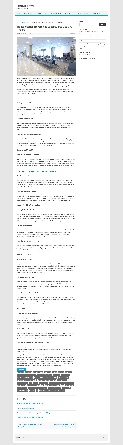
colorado (19, 374)
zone (63, 390)
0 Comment (72, 33)
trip (69, 388)
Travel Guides (69, 13)
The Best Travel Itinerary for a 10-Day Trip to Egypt (92, 44)
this (22, 388)
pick (27, 382)
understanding (21, 390)
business (54, 372)
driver (67, 374)
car (59, 372)
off (61, 380)
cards (66, 372)
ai (23, 372)
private (41, 382)
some (33, 385)
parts (65, 380)
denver (50, 374)
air (26, 372)
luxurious (40, 380)
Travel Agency (28, 13)
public (46, 382)
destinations (56, 374)
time (25, 388)
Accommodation (56, 13)
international (20, 380)
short (24, 385)
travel (59, 388)
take (62, 385)
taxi (66, 385)
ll (36, 380)
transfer (38, 388)
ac (20, 372)
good (46, 377)
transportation (52, 388)
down (62, 374)
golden (42, 377)
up (27, 390)
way (34, 390)
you (55, 390)
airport (30, 372)
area (37, 372)
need (49, 380)
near (46, 380)
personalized (20, 382)
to (28, 388)
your (59, 390)
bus (50, 372)
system (58, 385)
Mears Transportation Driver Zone (26, 408)
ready (61, 382)
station (53, 385)
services (19, 385)
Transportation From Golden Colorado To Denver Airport (41, 171)
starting (47, 385)
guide (51, 377)
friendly (36, 377)
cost (32, 374)
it (25, 380)
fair (32, 377)
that (18, 388)
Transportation (42, 13)
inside (66, 377)
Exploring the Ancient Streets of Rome (89, 41)
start (42, 385)
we (37, 390)
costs (36, 374)
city (70, 372)
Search (81, 21)
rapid (57, 382)
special (38, 385)
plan (30, 382)
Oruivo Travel (26, 5)
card (62, 372)
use (30, 390)
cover (40, 374)
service (72, 382)
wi (52, 390)
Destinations (96, 13)
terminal (71, 385)
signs (28, 385)
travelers (64, 388)
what (44, 390)
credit (44, 374)
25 (18, 372)
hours (59, 377)
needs (54, 380)
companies (26, 374)
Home (18, 13)
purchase (51, 382)
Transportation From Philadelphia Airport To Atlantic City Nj (33, 413)
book (41, 372)
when (49, 390)
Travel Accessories (82, 13)
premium (35, 382)
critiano (20, 33)
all (33, 372)
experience (27, 377)
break (45, 372)
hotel (55, 377)
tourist (32, 388)
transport (44, 388)
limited (29, 380)
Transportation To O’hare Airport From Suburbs (30, 403)
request (66, 382)
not (58, 380)
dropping (19, 377)
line (34, 380)
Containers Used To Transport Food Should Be (30, 417)
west (40, 390)
